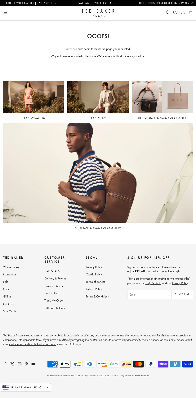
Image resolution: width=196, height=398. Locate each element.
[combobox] (126, 13)
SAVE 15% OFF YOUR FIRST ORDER (96, 3)
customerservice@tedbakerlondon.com (32, 344)
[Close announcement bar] (192, 3)
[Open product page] (33, 97)
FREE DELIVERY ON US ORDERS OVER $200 (163, 3)
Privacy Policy (180, 283)
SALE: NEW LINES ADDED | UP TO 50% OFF (30, 3)
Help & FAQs (153, 283)
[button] (5, 13)
